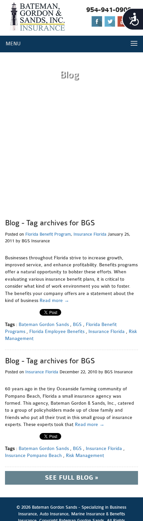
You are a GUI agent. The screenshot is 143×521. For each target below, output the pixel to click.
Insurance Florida (89, 234)
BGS (77, 324)
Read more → (54, 300)
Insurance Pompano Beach (33, 455)
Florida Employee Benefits (56, 331)
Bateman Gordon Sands (44, 324)
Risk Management (85, 455)
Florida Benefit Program (48, 234)
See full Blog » (71, 478)
